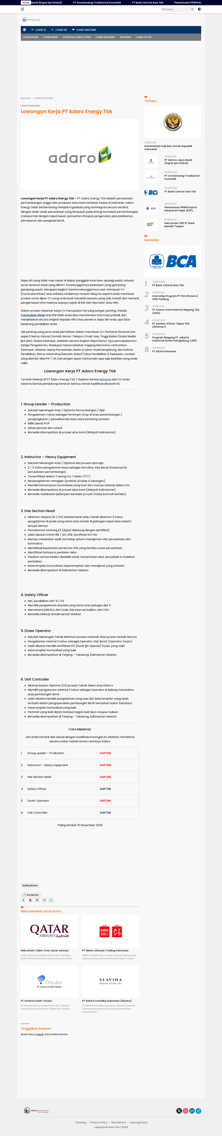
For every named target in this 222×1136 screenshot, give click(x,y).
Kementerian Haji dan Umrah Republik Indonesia (168, 148)
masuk (39, 1034)
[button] (192, 9)
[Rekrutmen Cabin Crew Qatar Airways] (49, 931)
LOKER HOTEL (144, 37)
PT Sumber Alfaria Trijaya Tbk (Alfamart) (170, 325)
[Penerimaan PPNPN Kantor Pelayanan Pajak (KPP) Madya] (150, 208)
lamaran (105, 379)
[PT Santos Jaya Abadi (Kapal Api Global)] (150, 160)
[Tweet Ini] (30, 900)
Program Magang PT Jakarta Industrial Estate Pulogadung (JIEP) (174, 339)
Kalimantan (30, 885)
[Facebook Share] (23, 900)
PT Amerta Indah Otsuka (36, 1000)
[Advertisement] (111, 67)
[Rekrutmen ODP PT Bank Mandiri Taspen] (150, 224)
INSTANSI (125, 37)
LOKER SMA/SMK (30, 105)
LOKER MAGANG (105, 37)
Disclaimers (118, 1122)
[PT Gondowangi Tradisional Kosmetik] (150, 176)
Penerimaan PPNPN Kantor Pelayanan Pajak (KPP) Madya (180, 209)
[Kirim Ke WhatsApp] (51, 900)
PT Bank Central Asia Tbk (132, 2)
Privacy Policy (98, 1122)
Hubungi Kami (138, 1122)
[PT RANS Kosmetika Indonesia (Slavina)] (110, 981)
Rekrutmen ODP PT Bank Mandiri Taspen (179, 225)
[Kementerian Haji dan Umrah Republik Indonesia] (172, 122)
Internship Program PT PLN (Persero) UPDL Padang (175, 297)
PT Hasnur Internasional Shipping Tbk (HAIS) (175, 311)
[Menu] (23, 9)
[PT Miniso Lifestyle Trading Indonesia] (110, 931)
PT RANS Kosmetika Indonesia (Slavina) (107, 1000)
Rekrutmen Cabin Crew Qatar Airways (45, 950)
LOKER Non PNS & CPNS (77, 37)
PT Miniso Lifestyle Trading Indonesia (105, 950)
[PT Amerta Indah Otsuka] (49, 981)
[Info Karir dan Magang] (31, 19)
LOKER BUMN (30, 37)
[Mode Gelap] (199, 9)
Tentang (80, 1122)
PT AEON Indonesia (164, 351)
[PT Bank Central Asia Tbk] (150, 192)
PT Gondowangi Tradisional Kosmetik (82, 2)
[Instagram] (185, 1111)
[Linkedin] (192, 1111)
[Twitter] (179, 1111)
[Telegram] (198, 1111)
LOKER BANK (50, 37)
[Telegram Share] (44, 900)
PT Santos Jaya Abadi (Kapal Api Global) (178, 161)
